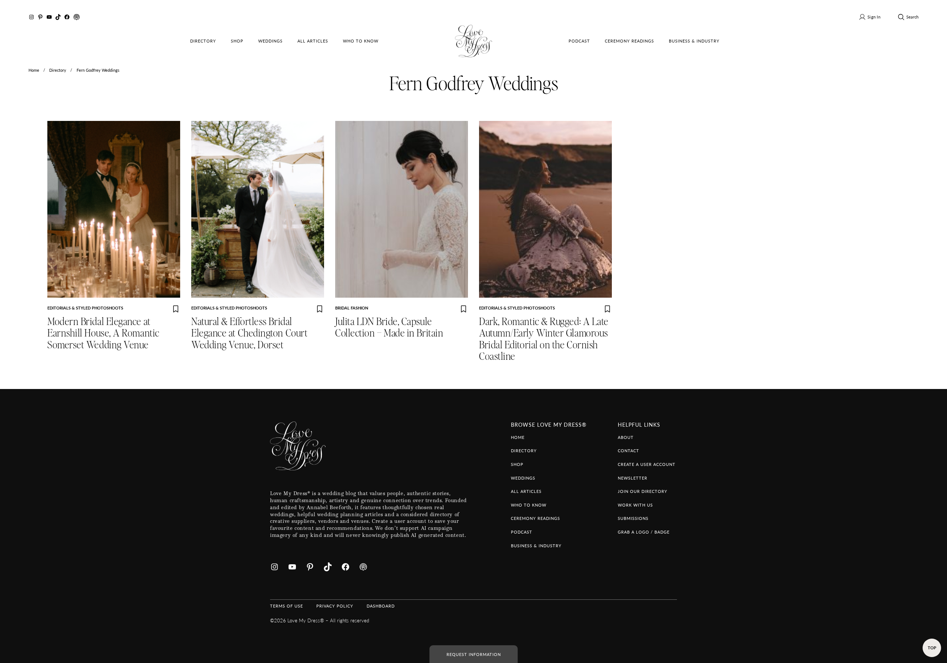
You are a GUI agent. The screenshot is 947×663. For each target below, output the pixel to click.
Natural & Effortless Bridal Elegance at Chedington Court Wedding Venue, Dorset (249, 333)
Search (912, 17)
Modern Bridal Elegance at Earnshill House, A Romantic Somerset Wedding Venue (103, 333)
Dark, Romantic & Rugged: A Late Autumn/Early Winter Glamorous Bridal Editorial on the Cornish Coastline (544, 339)
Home (33, 70)
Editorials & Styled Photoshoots (85, 308)
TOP (932, 647)
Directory (57, 70)
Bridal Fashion (351, 308)
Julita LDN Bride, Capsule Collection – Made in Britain (389, 327)
